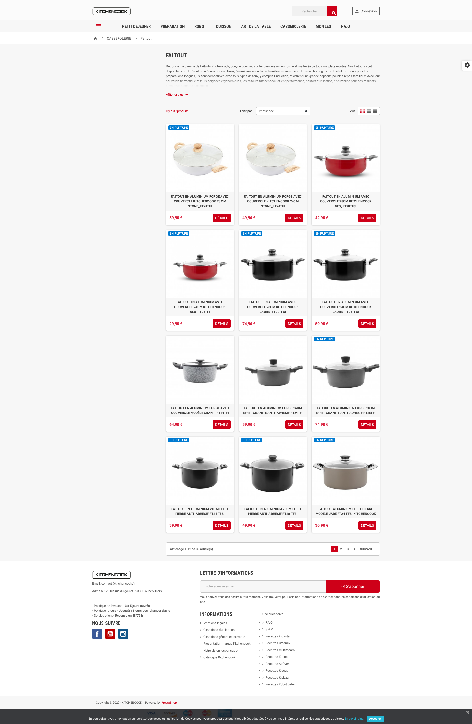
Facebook (97, 634)
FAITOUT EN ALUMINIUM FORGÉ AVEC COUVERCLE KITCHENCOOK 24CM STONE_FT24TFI (273, 201)
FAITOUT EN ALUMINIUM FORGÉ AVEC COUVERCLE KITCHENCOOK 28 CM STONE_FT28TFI (200, 201)
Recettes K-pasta (278, 636)
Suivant (368, 549)
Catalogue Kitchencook (219, 657)
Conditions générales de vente (224, 637)
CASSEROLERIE (293, 26)
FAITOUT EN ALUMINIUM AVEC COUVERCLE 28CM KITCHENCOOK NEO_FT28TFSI (346, 201)
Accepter (375, 718)
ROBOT (200, 26)
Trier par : (247, 111)
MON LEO (323, 26)
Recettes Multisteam (280, 650)
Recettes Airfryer (277, 664)
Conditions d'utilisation (219, 630)
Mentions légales (215, 623)
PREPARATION (173, 26)
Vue (352, 111)
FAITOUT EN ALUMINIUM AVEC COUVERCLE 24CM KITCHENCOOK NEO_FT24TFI (200, 307)
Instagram (123, 634)
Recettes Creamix (278, 643)
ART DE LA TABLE (256, 26)
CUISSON (223, 26)
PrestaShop (169, 702)
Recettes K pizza (277, 677)
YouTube (110, 634)
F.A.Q (345, 26)
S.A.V (269, 629)
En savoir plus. (354, 718)
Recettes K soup (277, 670)
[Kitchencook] (111, 11)
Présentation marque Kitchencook (227, 643)
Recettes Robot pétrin (280, 684)
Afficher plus (177, 94)
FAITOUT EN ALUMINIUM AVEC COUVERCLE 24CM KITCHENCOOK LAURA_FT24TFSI (346, 307)
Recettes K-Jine (277, 657)
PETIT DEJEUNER (136, 26)
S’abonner (354, 586)
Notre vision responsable (220, 650)
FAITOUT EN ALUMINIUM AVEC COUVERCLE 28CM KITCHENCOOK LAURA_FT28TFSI (273, 307)
